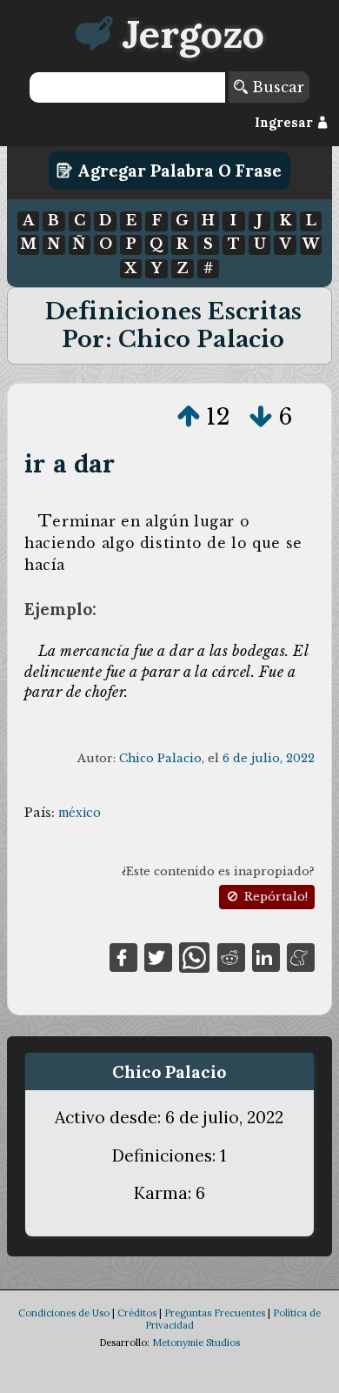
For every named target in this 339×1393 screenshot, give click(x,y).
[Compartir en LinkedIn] (266, 956)
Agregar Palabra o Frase (177, 170)
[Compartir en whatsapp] (194, 956)
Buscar (276, 87)
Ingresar (285, 123)
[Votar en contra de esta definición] (260, 417)
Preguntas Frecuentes (214, 1313)
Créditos (136, 1313)
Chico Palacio (160, 758)
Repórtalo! (274, 896)
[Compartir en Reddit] (231, 956)
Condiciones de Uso (64, 1313)
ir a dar (69, 463)
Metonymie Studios (196, 1342)
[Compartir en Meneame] (301, 956)
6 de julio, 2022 (269, 758)
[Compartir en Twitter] (158, 956)
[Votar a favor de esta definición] (188, 417)
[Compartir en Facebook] (123, 956)
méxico (79, 812)
